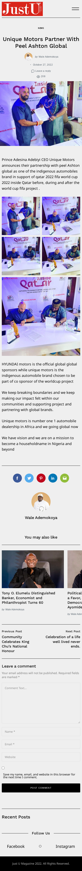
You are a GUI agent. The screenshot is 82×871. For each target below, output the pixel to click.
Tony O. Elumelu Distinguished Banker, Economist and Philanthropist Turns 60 (28, 598)
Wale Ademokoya (48, 56)
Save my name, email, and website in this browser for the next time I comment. (39, 775)
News (41, 28)
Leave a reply (43, 71)
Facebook (16, 846)
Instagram (65, 846)
